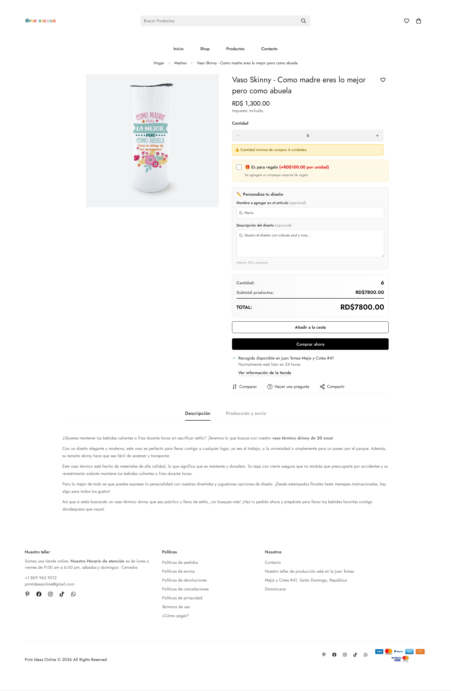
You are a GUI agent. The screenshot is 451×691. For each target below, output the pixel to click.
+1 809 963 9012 (41, 578)
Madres (180, 63)
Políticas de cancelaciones (185, 589)
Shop (205, 49)
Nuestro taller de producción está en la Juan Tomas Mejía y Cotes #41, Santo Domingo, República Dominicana (309, 580)
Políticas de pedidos (180, 562)
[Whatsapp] (73, 594)
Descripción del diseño (264, 225)
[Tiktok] (61, 594)
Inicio (178, 49)
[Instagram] (50, 594)
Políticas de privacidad (182, 598)
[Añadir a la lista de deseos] (383, 80)
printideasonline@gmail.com (49, 584)
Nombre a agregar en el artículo (271, 202)
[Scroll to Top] (441, 663)
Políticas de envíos (178, 571)
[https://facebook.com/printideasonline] (38, 594)
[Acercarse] (214, 85)
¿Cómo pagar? (175, 616)
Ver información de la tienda (264, 373)
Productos (235, 49)
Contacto (269, 49)
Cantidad (240, 123)
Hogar (159, 63)
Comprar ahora (310, 344)
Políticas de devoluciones (184, 580)
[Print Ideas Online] (40, 20)
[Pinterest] (27, 594)
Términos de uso (176, 607)
